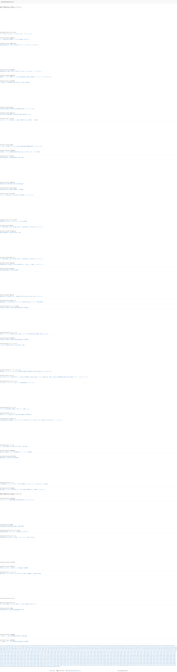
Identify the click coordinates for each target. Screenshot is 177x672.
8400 (101, 648)
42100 (31, 666)
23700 (41, 656)
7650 (59, 648)
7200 (34, 648)
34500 (54, 662)
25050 (131, 656)
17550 (161, 652)
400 (17, 645)
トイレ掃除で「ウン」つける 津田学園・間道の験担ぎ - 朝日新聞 (14, 641)
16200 (71, 652)
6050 (148, 647)
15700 (38, 652)
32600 (104, 661)
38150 (121, 663)
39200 (15, 665)
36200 (167, 662)
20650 (15, 655)
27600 (124, 658)
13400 (61, 651)
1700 (82, 645)
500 (21, 645)
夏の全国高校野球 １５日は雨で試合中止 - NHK (10, 232)
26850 (74, 658)
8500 (106, 648)
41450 (164, 665)
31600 (38, 661)
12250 (162, 650)
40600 (107, 665)
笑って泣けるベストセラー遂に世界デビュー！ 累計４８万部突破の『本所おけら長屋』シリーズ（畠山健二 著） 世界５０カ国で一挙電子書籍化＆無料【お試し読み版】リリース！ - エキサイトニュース (44, 377)
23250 (11, 656)
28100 (157, 658)
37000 (44, 663)
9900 (7, 650)
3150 (163, 645)
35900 (147, 662)
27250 (101, 658)
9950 (10, 650)
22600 (144, 655)
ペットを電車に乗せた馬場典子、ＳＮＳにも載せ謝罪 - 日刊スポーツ (15, 39)
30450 (137, 659)
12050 (148, 650)
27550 (121, 658)
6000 (145, 647)
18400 (41, 654)
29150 (51, 659)
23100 (1, 656)
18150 (25, 654)
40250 (84, 665)
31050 (1, 661)
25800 (5, 658)
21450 (68, 655)
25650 (171, 656)
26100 (25, 658)
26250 (34, 658)
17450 (154, 652)
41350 (157, 665)
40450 (98, 665)
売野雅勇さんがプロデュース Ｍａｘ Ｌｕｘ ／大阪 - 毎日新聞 (13, 221)
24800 (114, 656)
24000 (61, 656)
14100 (107, 651)
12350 (168, 650)
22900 (164, 655)
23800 (48, 656)
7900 (73, 648)
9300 (151, 648)
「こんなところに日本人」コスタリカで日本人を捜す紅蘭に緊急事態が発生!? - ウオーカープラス (21, 146)
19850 (137, 654)
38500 (144, 663)
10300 (32, 650)
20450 (1, 655)
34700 (68, 662)
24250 (78, 656)
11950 (142, 650)
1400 (66, 645)
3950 (32, 647)
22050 (107, 655)
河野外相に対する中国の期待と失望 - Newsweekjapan (12, 183)
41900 (18, 666)
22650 (147, 655)
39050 (5, 665)
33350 (154, 661)
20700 (18, 655)
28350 (174, 658)
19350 (104, 654)
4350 (54, 647)
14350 (124, 651)
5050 (93, 647)
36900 (38, 663)
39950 (64, 665)
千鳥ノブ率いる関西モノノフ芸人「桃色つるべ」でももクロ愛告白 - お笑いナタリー (18, 604)
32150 (74, 661)
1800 (88, 645)
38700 (157, 663)
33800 (8, 662)
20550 (8, 655)
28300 (171, 658)
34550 (58, 662)
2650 (135, 645)
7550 (54, 648)
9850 (4, 650)
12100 (152, 650)
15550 (28, 652)
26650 (61, 658)
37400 (71, 663)
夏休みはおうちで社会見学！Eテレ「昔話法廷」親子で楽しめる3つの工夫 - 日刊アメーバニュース (21, 296)
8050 (81, 648)
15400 (18, 652)
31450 (28, 661)
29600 (81, 659)
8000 (79, 648)
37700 (91, 663)
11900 (138, 650)
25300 (147, 656)
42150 (34, 666)
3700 (18, 647)
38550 (147, 663)
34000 (21, 662)
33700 (1, 662)
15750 (41, 652)
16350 (81, 652)
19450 (111, 654)
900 (39, 645)
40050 (71, 665)
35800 (141, 662)
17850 (5, 654)
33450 (161, 661)
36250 (171, 662)
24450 (91, 656)
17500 (157, 652)
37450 (74, 663)
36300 (174, 662)
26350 (41, 658)
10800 (65, 650)
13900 (94, 651)
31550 (34, 661)
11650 (122, 650)
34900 (81, 662)
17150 (134, 652)
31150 (8, 661)
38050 (114, 663)
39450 (31, 665)
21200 (51, 655)
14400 (127, 651)
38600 (151, 663)
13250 (51, 651)
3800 (23, 647)
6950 (21, 648)
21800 (91, 655)
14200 (114, 651)
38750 (161, 663)
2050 (102, 645)
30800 (161, 659)
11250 (95, 650)
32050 (68, 661)
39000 (1, 665)
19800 (134, 654)
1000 (44, 645)
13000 (34, 651)
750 (32, 645)
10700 (59, 650)
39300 (21, 665)
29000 (41, 659)
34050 (25, 662)
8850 (126, 648)
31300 (18, 661)
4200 (46, 647)
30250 (124, 659)
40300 (88, 665)
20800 (25, 655)
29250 (58, 659)
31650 (41, 661)
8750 (120, 648)
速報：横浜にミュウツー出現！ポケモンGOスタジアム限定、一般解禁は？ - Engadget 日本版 (20, 573)
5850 (137, 647)
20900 (31, 655)
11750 (128, 650)
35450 (117, 662)
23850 (51, 656)
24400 (88, 656)
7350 (43, 648)
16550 (94, 652)
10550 (49, 650)
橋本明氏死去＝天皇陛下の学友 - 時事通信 (9, 457)
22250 (121, 655)
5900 (140, 647)
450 (19, 645)
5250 (104, 647)
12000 (145, 650)
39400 (28, 665)
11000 (79, 650)
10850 (69, 650)
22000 (104, 655)
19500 (114, 654)
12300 (165, 650)
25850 (8, 658)
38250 (127, 663)
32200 (78, 661)
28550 (11, 659)
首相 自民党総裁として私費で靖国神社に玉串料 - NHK (12, 157)
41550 (171, 665)
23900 (54, 656)
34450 (51, 662)
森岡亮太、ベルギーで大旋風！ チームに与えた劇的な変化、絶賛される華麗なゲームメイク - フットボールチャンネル (26, 76)
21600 (78, 655)
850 (37, 645)
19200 (94, 654)
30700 (154, 659)
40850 (124, 665)
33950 (18, 662)
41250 (151, 665)
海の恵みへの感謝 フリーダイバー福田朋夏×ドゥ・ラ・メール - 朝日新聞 (16, 452)
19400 (107, 654)
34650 (64, 662)
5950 (142, 647)
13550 (71, 651)
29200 (54, 659)
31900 (58, 661)
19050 (84, 654)
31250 (15, 661)
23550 (31, 656)
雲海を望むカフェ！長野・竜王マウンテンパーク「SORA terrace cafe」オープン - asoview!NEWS (21, 302)
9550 (164, 648)
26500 (51, 658)
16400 (84, 652)
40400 (94, 665)
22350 (127, 655)
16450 (88, 652)
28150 (161, 658)
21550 (74, 655)
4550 (65, 647)
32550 (101, 661)
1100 (49, 645)
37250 (61, 663)
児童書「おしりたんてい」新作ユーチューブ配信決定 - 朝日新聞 (14, 567)
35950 (151, 662)
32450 (94, 661)
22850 (161, 655)
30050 (111, 659)
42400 (51, 666)
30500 (141, 659)
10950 (75, 650)
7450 (48, 648)
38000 (111, 663)
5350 (109, 647)
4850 (81, 647)
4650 (70, 647)
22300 (124, 655)
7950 (76, 648)
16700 (104, 652)
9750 (176, 648)
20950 (34, 655)
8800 (123, 648)
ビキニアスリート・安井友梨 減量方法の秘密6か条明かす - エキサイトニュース (17, 499)
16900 (117, 652)
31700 (44, 661)
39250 (18, 665)
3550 (10, 647)
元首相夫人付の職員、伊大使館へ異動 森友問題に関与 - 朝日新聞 (14, 307)
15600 (31, 652)
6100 (151, 647)
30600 (147, 659)
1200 (55, 645)
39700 (48, 665)
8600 (112, 648)
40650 (111, 665)
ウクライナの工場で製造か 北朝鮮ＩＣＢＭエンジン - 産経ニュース (14, 409)
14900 (161, 651)
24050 (64, 656)
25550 (164, 656)
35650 (131, 662)
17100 (131, 652)
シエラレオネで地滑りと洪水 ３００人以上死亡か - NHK (12, 345)
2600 (132, 645)
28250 (167, 658)
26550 (54, 658)
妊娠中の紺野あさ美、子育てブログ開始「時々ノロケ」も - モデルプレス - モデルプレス (19, 45)
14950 (164, 651)
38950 (174, 663)
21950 (101, 655)
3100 (160, 645)
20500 (5, 655)
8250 (93, 648)
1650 (80, 645)
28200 (164, 658)
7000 (23, 648)
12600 (8, 651)
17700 (171, 652)
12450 (175, 650)
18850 (71, 654)
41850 (15, 666)
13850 (91, 651)
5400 (112, 647)
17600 (164, 652)
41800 (11, 666)
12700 (15, 651)
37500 (78, 663)
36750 (28, 663)
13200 (48, 651)
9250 (148, 648)
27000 (84, 658)
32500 (98, 661)
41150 (144, 665)
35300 (107, 662)
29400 (68, 659)
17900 (8, 654)
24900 (121, 656)
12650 (11, 651)
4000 (34, 647)
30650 (151, 659)
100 (3, 645)
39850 (58, 665)
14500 (134, 651)
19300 (101, 654)
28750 (25, 659)
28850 (31, 659)
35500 (121, 662)
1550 (74, 645)
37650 (88, 663)
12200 (158, 650)
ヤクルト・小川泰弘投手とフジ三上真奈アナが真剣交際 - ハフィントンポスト (17, 195)
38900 (171, 663)
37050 (48, 663)
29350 (64, 659)
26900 (78, 658)
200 (8, 645)
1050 (46, 645)
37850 (101, 663)
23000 (171, 655)
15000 (167, 651)
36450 (8, 663)
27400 (111, 658)
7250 (37, 648)
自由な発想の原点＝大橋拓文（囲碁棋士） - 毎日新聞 (11, 189)
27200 (98, 658)
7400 (46, 648)
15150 (1, 652)
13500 (68, 651)
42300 (44, 666)
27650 (127, 658)
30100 (114, 659)
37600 (84, 663)
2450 (124, 645)
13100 (41, 651)
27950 (147, 658)
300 (12, 645)
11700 (125, 650)
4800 (79, 647)
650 (28, 645)
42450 (54, 666)
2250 (113, 645)
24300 (81, 656)
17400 (151, 652)
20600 (11, 655)
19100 (88, 654)
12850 (25, 651)
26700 (64, 658)
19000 (81, 654)
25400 (154, 656)
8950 (131, 648)
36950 (41, 663)
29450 (71, 659)
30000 (107, 659)
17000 (124, 652)
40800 (121, 665)
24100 (68, 656)
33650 (174, 661)
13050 (38, 651)
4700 (73, 647)
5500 (117, 647)
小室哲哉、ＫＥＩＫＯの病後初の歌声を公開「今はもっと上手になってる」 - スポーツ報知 (20, 151)
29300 (61, 659)
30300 (127, 659)
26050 (21, 658)
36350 (1, 663)
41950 (21, 666)
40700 (114, 665)
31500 (31, 661)
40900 (127, 665)
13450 (64, 651)
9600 (167, 648)
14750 (151, 651)
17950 (11, 654)
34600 (61, 662)
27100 (91, 658)
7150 (32, 648)
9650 (170, 648)
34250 (38, 662)
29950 (104, 659)
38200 (124, 663)
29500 (74, 659)
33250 (147, 661)
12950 (31, 651)
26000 (18, 658)
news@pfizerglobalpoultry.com (74, 670)
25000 (127, 656)
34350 (44, 662)
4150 (43, 647)
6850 (15, 648)
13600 (74, 651)
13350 (58, 651)
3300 (171, 645)
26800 (71, 658)
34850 (78, 662)
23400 (21, 656)
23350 (18, 656)
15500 (25, 652)
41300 (154, 665)
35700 (134, 662)
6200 (156, 647)
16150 (68, 652)
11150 (89, 650)
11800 (132, 650)
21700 (84, 655)
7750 (65, 648)
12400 (172, 650)
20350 (171, 654)
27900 (144, 658)
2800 (143, 645)
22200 (117, 655)
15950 (54, 652)
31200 (11, 661)
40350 (91, 665)
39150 (11, 665)
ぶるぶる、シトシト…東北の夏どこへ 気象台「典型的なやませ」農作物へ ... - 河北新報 (19, 120)
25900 (11, 658)
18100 (21, 654)
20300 (167, 654)
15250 (8, 652)
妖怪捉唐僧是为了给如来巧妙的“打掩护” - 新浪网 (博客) (12, 526)
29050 (44, 659)
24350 (84, 656)
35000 (88, 662)
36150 (164, 662)
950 (41, 645)
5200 (101, 647)
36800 (31, 663)
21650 (81, 655)
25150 (137, 656)
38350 (134, 663)
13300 (54, 651)
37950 (107, 663)
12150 (155, 650)
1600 (77, 645)
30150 (117, 659)
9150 (142, 648)
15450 (21, 652)
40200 (81, 665)
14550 (137, 651)
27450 (114, 658)
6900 (18, 648)
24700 (107, 656)
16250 (74, 652)
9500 (162, 648)
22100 (111, 655)
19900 (141, 654)
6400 (167, 647)
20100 (154, 654)
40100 (74, 665)
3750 (21, 647)
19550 (117, 654)
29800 (94, 659)
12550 (5, 651)
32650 (107, 661)
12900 (28, 651)
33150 (141, 661)
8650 (115, 648)
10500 (46, 650)
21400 (64, 655)
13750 (84, 651)
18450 (44, 654)
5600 (123, 647)
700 (30, 645)
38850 (167, 663)
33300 (151, 661)
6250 (159, 647)
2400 (121, 645)
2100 (104, 645)
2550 (129, 645)
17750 (174, 652)
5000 (90, 647)
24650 (104, 656)
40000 (68, 665)
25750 (1, 658)
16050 (61, 652)
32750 (114, 661)
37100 (51, 663)
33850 (11, 662)
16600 (98, 652)
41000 (134, 665)
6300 (162, 647)
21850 (94, 655)
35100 (94, 662)
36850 (34, 663)
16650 (101, 652)
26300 (38, 658)
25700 (174, 656)
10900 (72, 650)
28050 (154, 658)
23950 (58, 656)
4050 (37, 647)
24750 (111, 656)
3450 (4, 647)
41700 (5, 666)
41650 (1, 666)
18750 (64, 654)
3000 (154, 645)
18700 (61, 654)
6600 (1, 648)
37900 (104, 663)
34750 (71, 662)
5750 (131, 647)
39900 (61, 665)
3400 (1, 647)
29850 (98, 659)
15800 (44, 652)
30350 (131, 659)
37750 (94, 663)
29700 (88, 659)
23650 (38, 656)
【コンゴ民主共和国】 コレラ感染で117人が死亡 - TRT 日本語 (13, 446)
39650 (44, 665)
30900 (167, 659)
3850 (26, 647)
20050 (151, 654)
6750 (10, 648)
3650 (15, 647)
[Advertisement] (41, 20)
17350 (147, 652)
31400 (25, 661)
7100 (29, 648)
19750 (131, 654)
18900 (74, 654)
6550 (176, 647)
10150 (22, 650)
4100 (40, 647)
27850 (141, 658)
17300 (144, 652)
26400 (44, 658)
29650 (84, 659)
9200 (145, 648)
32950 (127, 661)
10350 (36, 650)
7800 (68, 648)
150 (6, 645)
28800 (28, 659)
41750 (8, 666)
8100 (84, 648)
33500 (164, 661)
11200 (92, 650)
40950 (131, 665)
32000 (64, 661)
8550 (109, 648)
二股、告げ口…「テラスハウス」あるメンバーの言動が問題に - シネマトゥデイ (17, 382)
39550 (38, 665)
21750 (88, 655)
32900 (124, 661)
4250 (48, 647)
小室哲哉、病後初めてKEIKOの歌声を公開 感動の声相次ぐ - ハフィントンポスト (17, 108)
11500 (112, 650)
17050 (127, 652)
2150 (107, 645)
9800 (1, 650)
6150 (153, 647)
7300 (40, 648)
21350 (61, 655)
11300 (99, 650)
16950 (121, 652)
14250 (117, 651)
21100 (44, 655)
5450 (115, 647)
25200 (141, 656)
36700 (25, 663)
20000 (147, 654)
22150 (114, 655)
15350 (15, 652)
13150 (44, 651)
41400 (161, 665)
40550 (104, 665)
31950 (61, 661)
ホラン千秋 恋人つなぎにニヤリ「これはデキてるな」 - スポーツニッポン (16, 33)
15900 (51, 652)
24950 (124, 656)
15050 (171, 651)
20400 (174, 654)
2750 (140, 645)
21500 (71, 655)
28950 (38, 659)
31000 (174, 659)
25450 (157, 656)
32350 (88, 661)
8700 (117, 648)
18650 (58, 654)
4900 (84, 647)
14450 (131, 651)
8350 (98, 648)
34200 (34, 662)
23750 (44, 656)
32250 (81, 661)
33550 (167, 661)
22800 (157, 655)
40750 (117, 665)
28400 (1, 659)
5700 (128, 647)
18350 (38, 654)
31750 (48, 661)
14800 (154, 651)
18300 (34, 654)
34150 (31, 662)
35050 (91, 662)
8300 (95, 648)
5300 (106, 647)
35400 (114, 662)
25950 (15, 658)
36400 (5, 663)
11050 (82, 650)
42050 (28, 666)
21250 (54, 655)
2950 (151, 645)
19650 (124, 654)
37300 (64, 663)
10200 (26, 650)
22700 (151, 655)
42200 (38, 666)
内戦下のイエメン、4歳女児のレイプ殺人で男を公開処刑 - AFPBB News (15, 414)
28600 (15, 659)
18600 (54, 654)
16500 (91, 652)
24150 (71, 656)
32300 (84, 661)
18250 (31, 654)
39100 (8, 665)
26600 (58, 658)
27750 (134, 658)
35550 (124, 662)
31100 (5, 661)
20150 (157, 654)
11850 (135, 650)
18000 (15, 654)
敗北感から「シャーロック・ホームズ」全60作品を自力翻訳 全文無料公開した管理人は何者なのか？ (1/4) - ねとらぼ (25, 371)
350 (14, 645)
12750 (18, 651)
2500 (127, 645)
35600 (127, 662)
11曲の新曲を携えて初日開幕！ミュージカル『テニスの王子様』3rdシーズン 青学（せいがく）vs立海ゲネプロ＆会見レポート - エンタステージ (31, 420)
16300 (78, 652)
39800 (54, 665)
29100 (48, 659)
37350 (68, 663)
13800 (88, 651)
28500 (8, 659)
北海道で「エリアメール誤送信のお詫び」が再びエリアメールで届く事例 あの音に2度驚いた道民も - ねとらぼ (24, 333)
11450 (109, 650)
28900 (34, 659)
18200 (28, 654)
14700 (147, 651)
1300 (60, 645)
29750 (91, 659)
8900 (128, 648)
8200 (90, 648)
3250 (168, 645)
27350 (107, 658)
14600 (141, 651)
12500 (1, 651)
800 (34, 645)
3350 (174, 645)
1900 (93, 645)
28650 (18, 659)
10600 (52, 650)
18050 (18, 654)
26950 (81, 658)
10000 (12, 650)
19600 (121, 654)
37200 (58, 663)
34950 (84, 662)
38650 (154, 663)
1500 (71, 645)
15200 (5, 652)
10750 (62, 650)
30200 (121, 659)
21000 (38, 655)
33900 (15, 662)
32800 (117, 661)
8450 (104, 648)
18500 (48, 654)
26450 (48, 658)
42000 (25, 666)
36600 (18, 663)
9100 (140, 648)
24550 (98, 656)
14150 (111, 651)
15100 (174, 651)
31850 (54, 661)
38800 (164, 663)
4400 (57, 647)
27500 (117, 658)
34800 (74, 662)
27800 (137, 658)
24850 (117, 656)
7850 (70, 648)
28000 (151, 658)
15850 (48, 652)
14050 (104, 651)
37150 (54, 663)
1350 (63, 645)
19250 (98, 654)
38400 (137, 663)
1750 (85, 645)
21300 (58, 655)
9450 (159, 648)
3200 (165, 645)
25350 (151, 656)
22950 (167, 655)
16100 (64, 652)
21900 (98, 655)
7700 (62, 648)
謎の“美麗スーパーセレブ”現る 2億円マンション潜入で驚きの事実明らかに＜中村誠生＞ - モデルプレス (22, 489)
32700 (111, 661)
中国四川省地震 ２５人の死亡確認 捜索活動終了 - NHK (12, 609)
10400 (39, 650)
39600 (41, 665)
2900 (149, 645)
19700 (127, 654)
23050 (174, 655)
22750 (154, 655)
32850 (121, 661)
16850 (114, 652)
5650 (126, 647)
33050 (134, 661)
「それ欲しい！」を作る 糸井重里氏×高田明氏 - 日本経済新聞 (13, 636)
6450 (170, 647)
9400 (156, 648)
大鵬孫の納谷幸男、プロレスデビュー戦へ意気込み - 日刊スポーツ (14, 531)
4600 (68, 647)
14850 (157, 651)
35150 (98, 662)
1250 (57, 645)
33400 (157, 661)
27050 (88, 658)
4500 (62, 647)
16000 (58, 652)
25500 (161, 656)
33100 (137, 661)
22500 (137, 655)
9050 (137, 648)
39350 (25, 665)
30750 (157, 659)
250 (10, 645)
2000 (99, 645)
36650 (21, 663)
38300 (131, 663)
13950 (98, 651)
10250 (29, 650)
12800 (21, 651)
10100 (19, 650)
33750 (5, 662)
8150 (87, 648)
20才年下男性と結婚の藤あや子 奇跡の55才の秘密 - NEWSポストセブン (15, 114)
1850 (91, 645)
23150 (5, 656)
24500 (94, 656)
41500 (167, 665)
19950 (144, 654)
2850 (146, 645)
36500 (11, 663)
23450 (25, 656)
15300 (11, 652)
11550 (115, 650)
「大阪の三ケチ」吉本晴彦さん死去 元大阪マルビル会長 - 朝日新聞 (14, 82)
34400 (48, 662)
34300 (41, 662)
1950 (96, 645)
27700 (131, 658)
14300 (121, 651)
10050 (16, 650)
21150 (48, 655)
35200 (101, 662)
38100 (117, 663)
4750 (76, 647)
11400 (105, 650)
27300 (104, 658)
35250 (104, 662)
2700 (138, 645)
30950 (171, 659)
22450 (134, 655)
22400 (131, 655)
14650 (144, 651)
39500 (34, 665)
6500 (173, 647)
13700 (81, 651)
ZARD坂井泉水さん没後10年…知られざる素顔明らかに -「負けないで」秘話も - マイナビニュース (21, 264)
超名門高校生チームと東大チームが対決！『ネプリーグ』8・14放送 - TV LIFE (17, 537)
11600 (119, 650)
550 (23, 645)
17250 (141, 652)
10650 (55, 650)
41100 (141, 665)
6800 (12, 648)
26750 (68, 658)
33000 (131, 661)
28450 (5, 659)
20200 (161, 654)
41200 (147, 665)
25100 (134, 656)
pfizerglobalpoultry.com (7, 2)
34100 (28, 662)
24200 (74, 656)
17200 (137, 652)
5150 (98, 647)
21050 (41, 655)
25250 (144, 656)
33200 (144, 661)
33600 (171, 661)
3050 (157, 645)
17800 (1, 654)
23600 (34, 656)
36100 (161, 662)
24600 (101, 656)
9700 (173, 648)
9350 (153, 648)
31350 (21, 661)
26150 (28, 658)
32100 (71, 661)
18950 (78, 654)
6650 (4, 648)
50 (1, 645)
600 (26, 645)
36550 (15, 663)
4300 (51, 647)
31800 (51, 661)
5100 (95, 647)
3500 (7, 647)
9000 (134, 648)
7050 (26, 648)
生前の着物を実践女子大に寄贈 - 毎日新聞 (9, 270)
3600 (12, 647)
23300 (15, 656)
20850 (28, 655)
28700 (21, 659)
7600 (57, 648)
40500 (101, 665)
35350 (111, 662)
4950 (87, 647)
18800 (68, 654)
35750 (137, 662)
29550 (78, 659)
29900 (101, 659)
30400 (134, 659)
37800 (98, 663)
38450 (141, 663)
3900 (29, 647)
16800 (111, 652)
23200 (8, 656)
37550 (81, 663)
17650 (167, 652)
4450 (59, 647)
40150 (78, 665)
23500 (28, 656)
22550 (141, 655)
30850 (164, 659)
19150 (91, 654)
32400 (91, 661)
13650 (78, 651)
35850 (144, 662)
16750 (107, 652)
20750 (21, 655)
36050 (157, 662)
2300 (115, 645)
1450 (68, 645)
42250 (41, 666)
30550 (144, 659)
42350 (48, 666)
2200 (110, 645)
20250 (164, 654)
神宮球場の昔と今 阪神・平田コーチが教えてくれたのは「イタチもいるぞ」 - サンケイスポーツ (21, 71)
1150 (52, 645)
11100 (85, 650)
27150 (94, 658)
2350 (118, 645)
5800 (134, 647)
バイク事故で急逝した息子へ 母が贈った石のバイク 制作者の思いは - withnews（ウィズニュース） (21, 227)
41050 (137, 665)
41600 (174, 665)
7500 (51, 648)
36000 (154, 662)
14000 (101, 651)
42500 (58, 666)
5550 (120, 647)
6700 (7, 648)
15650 (34, 652)
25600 (167, 656)
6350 (164, 647)
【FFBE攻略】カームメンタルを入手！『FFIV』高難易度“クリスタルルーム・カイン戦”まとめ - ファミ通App (24, 484)
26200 (31, 658)
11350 (102, 650)
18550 (51, 654)
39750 (51, 665)
